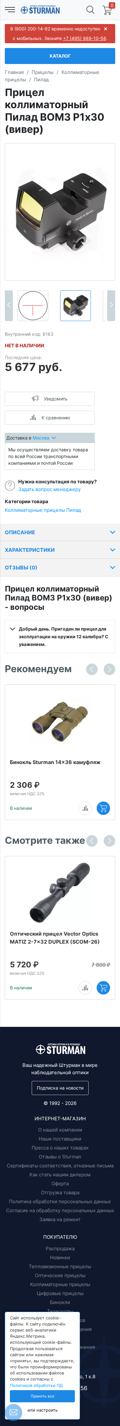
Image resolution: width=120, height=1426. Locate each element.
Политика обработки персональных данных (60, 1201)
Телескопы (60, 1311)
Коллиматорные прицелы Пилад (43, 510)
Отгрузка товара (60, 1192)
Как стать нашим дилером (60, 1175)
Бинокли (60, 1302)
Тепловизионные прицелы (60, 1266)
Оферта (60, 1183)
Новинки (60, 1257)
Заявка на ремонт (60, 1219)
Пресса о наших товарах (60, 1148)
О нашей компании (60, 1130)
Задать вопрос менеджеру (49, 489)
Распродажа (60, 1248)
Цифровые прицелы (60, 1293)
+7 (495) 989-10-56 (84, 38)
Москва (41, 437)
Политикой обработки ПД (36, 1385)
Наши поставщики (60, 1139)
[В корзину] (103, 808)
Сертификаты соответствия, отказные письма (60, 1166)
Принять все (42, 1396)
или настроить (43, 1410)
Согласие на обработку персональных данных (60, 1210)
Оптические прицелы (60, 1275)
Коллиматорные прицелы (60, 1284)
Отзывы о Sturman (60, 1157)
